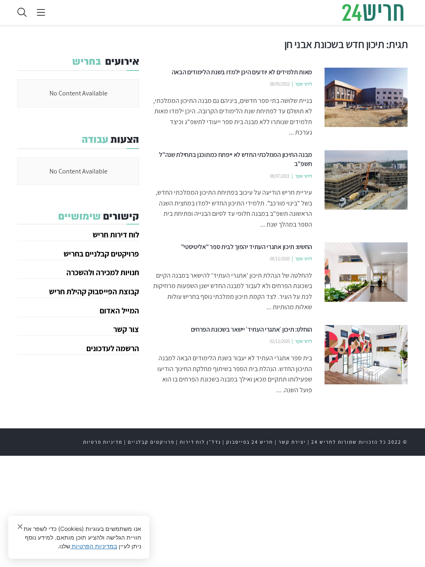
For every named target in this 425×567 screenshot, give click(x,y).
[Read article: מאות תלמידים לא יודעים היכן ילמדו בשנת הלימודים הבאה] (366, 97)
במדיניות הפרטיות (93, 546)
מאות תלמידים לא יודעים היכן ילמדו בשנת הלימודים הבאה (242, 72)
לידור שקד (303, 84)
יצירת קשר (292, 442)
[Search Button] (22, 12)
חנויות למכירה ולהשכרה (102, 272)
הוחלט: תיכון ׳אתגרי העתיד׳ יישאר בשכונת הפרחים (251, 329)
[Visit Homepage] (372, 12)
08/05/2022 (280, 84)
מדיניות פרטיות (102, 442)
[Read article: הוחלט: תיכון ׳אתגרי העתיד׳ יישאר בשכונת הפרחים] (366, 354)
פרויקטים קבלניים (151, 442)
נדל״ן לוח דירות (200, 442)
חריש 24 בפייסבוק (249, 442)
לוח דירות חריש (116, 235)
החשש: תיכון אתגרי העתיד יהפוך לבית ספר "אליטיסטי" (246, 246)
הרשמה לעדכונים (112, 348)
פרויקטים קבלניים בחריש (101, 254)
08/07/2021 (280, 176)
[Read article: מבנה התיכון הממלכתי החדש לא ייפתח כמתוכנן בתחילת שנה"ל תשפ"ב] (366, 180)
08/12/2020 (280, 259)
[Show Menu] (41, 12)
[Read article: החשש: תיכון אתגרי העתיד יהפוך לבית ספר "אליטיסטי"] (366, 272)
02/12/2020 (280, 341)
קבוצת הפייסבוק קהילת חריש (94, 291)
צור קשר (126, 329)
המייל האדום (119, 310)
